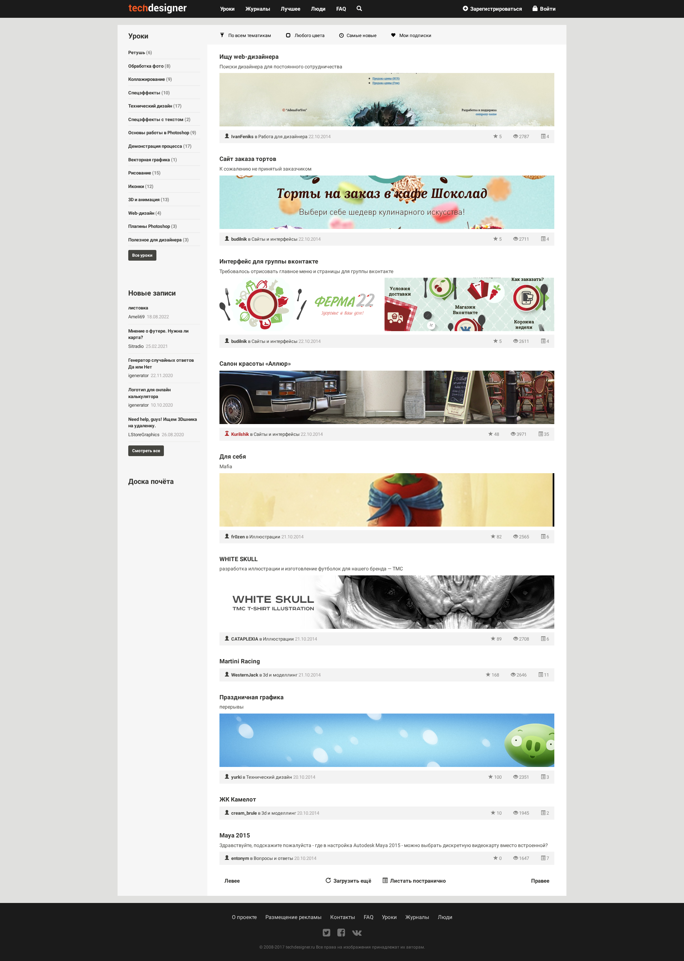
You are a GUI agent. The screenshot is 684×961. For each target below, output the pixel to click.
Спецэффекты (149, 92)
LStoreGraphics (144, 434)
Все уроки (142, 255)
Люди (318, 9)
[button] (492, 9)
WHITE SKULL (238, 559)
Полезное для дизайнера (158, 239)
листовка (138, 307)
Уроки (230, 8)
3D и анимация (148, 199)
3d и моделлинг (280, 675)
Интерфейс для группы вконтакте (268, 261)
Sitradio (136, 346)
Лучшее (290, 9)
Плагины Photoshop (152, 226)
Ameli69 (137, 316)
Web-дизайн (144, 213)
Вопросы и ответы (273, 858)
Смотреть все (146, 450)
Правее (540, 881)
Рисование (144, 173)
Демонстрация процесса (160, 146)
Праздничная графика (251, 697)
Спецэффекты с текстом (159, 119)
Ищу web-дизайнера (249, 56)
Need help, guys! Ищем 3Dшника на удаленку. (162, 423)
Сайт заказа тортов (247, 158)
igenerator (139, 375)
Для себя (232, 456)
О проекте (244, 917)
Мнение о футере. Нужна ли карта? (158, 334)
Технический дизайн (269, 777)
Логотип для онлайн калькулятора (149, 393)
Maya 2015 (234, 835)
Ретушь (140, 52)
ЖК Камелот (237, 799)
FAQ (341, 9)
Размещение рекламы (293, 917)
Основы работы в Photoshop (162, 132)
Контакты (342, 917)
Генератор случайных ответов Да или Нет (161, 363)
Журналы (417, 917)
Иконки (141, 186)
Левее (232, 881)
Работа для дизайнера (282, 136)
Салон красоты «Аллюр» (255, 363)
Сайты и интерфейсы (274, 239)
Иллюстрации (264, 536)
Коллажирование (150, 79)
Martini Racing (239, 661)
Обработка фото (149, 66)
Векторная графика (152, 159)
